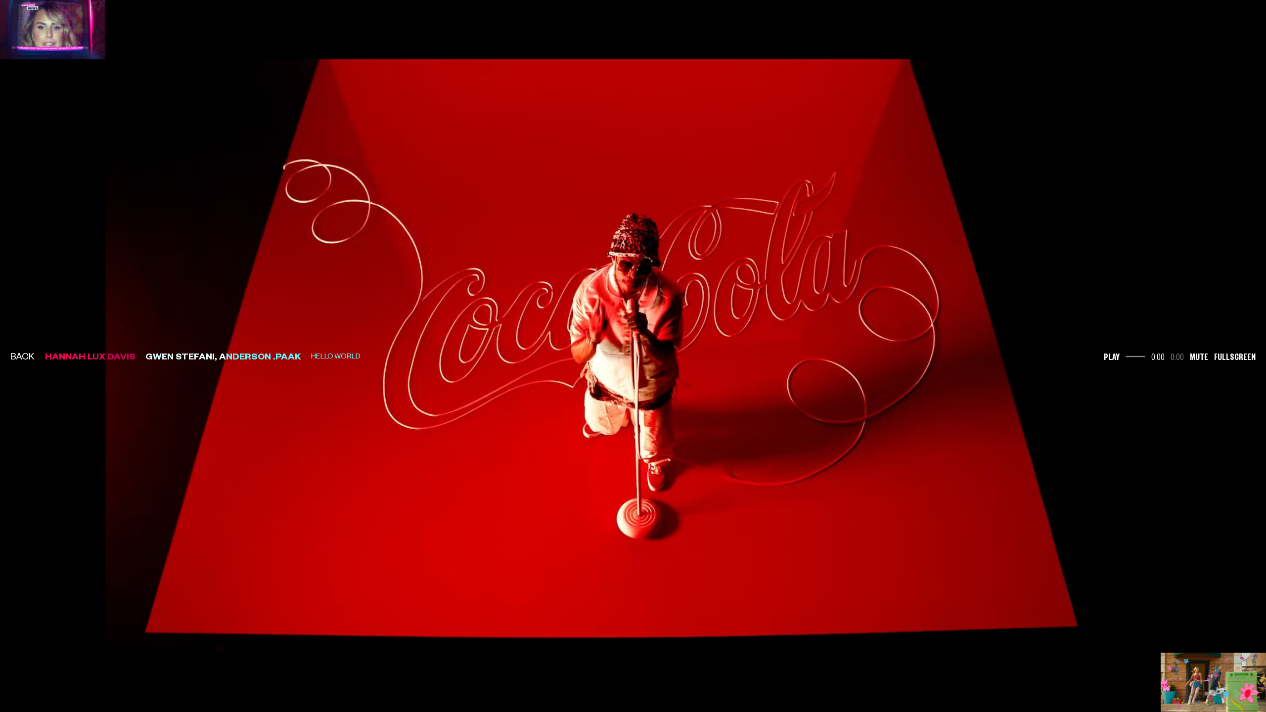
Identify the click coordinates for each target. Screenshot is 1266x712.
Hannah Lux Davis (90, 355)
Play (1112, 355)
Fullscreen (1235, 355)
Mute (1199, 355)
